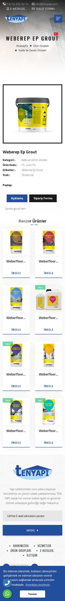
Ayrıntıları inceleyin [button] (37, 584)
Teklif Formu (45, 8)
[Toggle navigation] (58, 19)
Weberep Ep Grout (32, 170)
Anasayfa (22, 46)
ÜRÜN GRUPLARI (20, 550)
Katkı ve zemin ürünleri (32, 50)
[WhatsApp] (7, 593)
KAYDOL (31, 530)
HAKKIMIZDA (21, 546)
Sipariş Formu (43, 198)
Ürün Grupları (41, 46)
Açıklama (17, 198)
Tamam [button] (32, 594)
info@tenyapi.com (46, 4)
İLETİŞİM (32, 555)
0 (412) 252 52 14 (17, 4)
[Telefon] (7, 583)
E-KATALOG (17, 8)
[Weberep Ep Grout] (32, 114)
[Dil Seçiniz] (56, 33)
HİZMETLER (44, 546)
